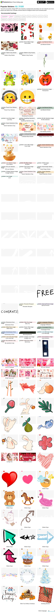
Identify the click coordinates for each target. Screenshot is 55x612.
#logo (23, 16)
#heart (29, 16)
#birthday (17, 16)
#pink (10, 19)
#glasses (4, 19)
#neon (15, 19)
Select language (42, 610)
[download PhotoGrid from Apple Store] (50, 2)
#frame (34, 16)
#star (45, 16)
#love (11, 16)
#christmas (22, 19)
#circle (40, 16)
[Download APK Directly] (41, 2)
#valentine (5, 16)
